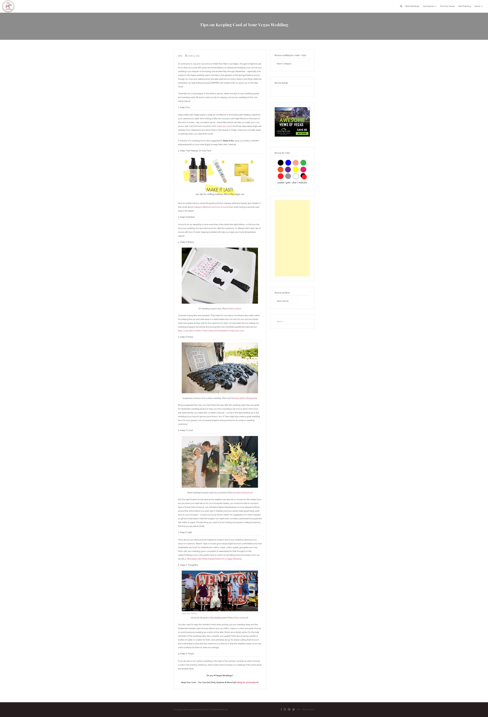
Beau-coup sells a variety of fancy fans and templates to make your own (211, 331)
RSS (298, 709)
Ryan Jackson (235, 308)
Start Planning (464, 6)
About (477, 6)
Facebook (281, 709)
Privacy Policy (308, 709)
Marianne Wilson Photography (244, 398)
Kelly (180, 56)
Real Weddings (412, 6)
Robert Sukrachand (244, 493)
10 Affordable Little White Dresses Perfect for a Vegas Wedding (213, 559)
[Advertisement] (292, 238)
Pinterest (289, 709)
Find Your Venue (447, 6)
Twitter (293, 709)
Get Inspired (428, 6)
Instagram (285, 709)
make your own (224, 126)
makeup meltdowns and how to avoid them (213, 207)
